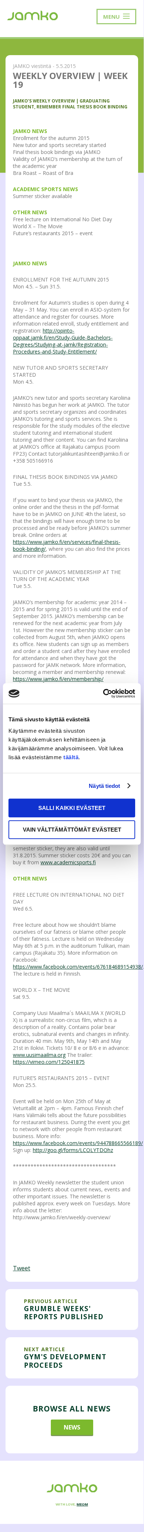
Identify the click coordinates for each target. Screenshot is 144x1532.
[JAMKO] (32, 15)
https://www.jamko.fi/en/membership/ (58, 678)
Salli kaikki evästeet (71, 808)
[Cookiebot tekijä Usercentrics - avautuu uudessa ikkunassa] (103, 693)
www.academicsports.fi (68, 862)
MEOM (82, 1504)
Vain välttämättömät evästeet (72, 829)
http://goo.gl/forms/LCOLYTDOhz (73, 1150)
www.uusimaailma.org (39, 1054)
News (72, 1427)
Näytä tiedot (104, 786)
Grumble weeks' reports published (63, 1312)
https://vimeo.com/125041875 (49, 1061)
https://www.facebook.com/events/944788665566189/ (78, 1143)
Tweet (21, 1268)
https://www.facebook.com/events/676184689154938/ (78, 966)
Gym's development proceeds (65, 1360)
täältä (70, 757)
